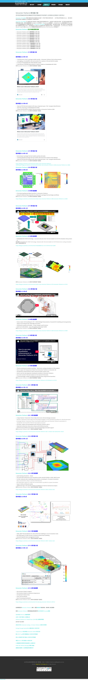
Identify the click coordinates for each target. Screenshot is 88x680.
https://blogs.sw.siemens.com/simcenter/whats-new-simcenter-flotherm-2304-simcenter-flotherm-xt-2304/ (42, 330)
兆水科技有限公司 (21, 3)
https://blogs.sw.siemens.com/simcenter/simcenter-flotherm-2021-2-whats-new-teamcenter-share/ (40, 431)
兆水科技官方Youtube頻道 (44, 611)
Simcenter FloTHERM (21, 18)
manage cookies (2, 679)
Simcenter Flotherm (22, 29)
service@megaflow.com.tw (36, 1)
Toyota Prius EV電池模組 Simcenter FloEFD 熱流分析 (28, 631)
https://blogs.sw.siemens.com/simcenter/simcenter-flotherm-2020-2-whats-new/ (35, 489)
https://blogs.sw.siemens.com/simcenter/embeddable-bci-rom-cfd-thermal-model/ (36, 245)
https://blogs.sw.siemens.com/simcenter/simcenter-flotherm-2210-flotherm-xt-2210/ (36, 380)
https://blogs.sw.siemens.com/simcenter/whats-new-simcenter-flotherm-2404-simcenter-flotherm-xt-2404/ (42, 199)
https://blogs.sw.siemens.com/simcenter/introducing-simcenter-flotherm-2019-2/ (35, 602)
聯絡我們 (39, 607)
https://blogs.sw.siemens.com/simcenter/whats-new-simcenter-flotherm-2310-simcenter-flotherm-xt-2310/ (42, 284)
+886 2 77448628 (22, 1)
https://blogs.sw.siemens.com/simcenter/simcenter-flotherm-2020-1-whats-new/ (35, 541)
